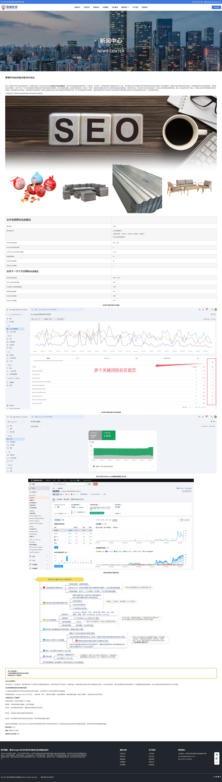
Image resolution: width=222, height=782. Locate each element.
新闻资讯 (124, 7)
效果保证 (96, 7)
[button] (216, 7)
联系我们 (145, 7)
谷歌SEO (77, 7)
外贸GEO (87, 7)
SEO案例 (115, 7)
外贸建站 (105, 7)
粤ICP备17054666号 (47, 777)
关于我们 (135, 7)
